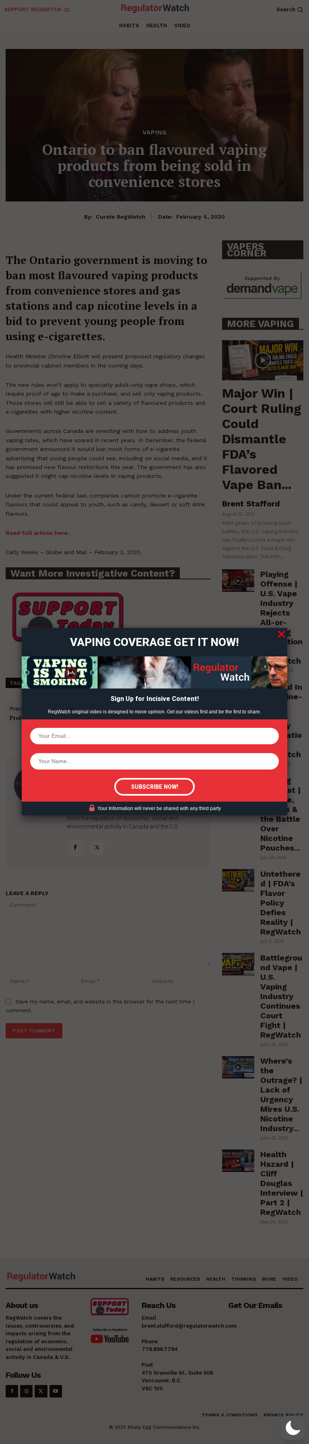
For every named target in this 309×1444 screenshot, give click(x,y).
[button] (293, 1428)
